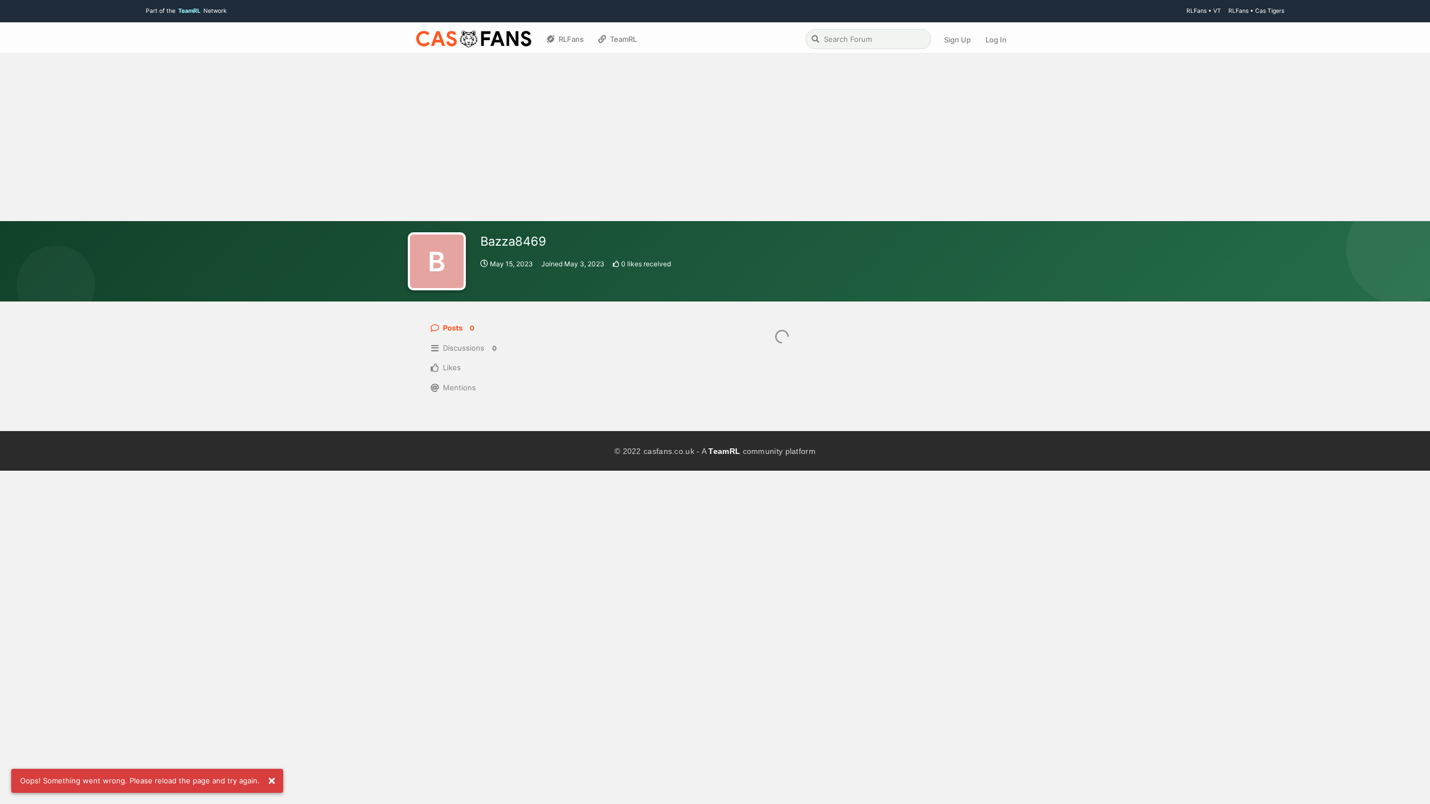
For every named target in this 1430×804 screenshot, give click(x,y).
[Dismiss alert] (271, 781)
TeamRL (724, 451)
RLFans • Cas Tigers (1256, 11)
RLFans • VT (1203, 11)
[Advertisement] (715, 137)
